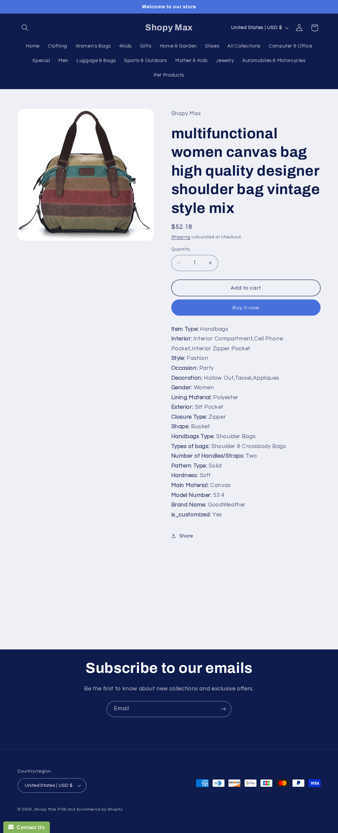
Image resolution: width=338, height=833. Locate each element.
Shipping (180, 237)
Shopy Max (45, 809)
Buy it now (246, 307)
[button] (25, 27)
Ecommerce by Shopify (100, 809)
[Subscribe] (223, 709)
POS (62, 809)
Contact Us (29, 827)
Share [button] (186, 536)
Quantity (180, 249)
